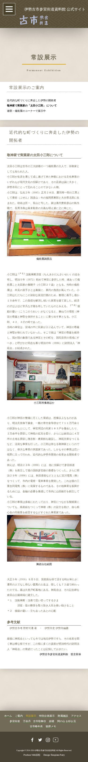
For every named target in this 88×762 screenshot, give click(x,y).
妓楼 (51, 721)
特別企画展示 (47, 715)
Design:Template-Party (54, 755)
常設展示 (31, 715)
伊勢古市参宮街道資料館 (45, 750)
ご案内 (19, 715)
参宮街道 (15, 721)
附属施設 (63, 715)
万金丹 (27, 721)
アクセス (76, 715)
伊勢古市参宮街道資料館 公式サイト (54, 9)
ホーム (8, 715)
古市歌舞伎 (39, 721)
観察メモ (51, 726)
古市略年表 (36, 726)
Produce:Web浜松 (31, 755)
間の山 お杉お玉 (66, 721)
